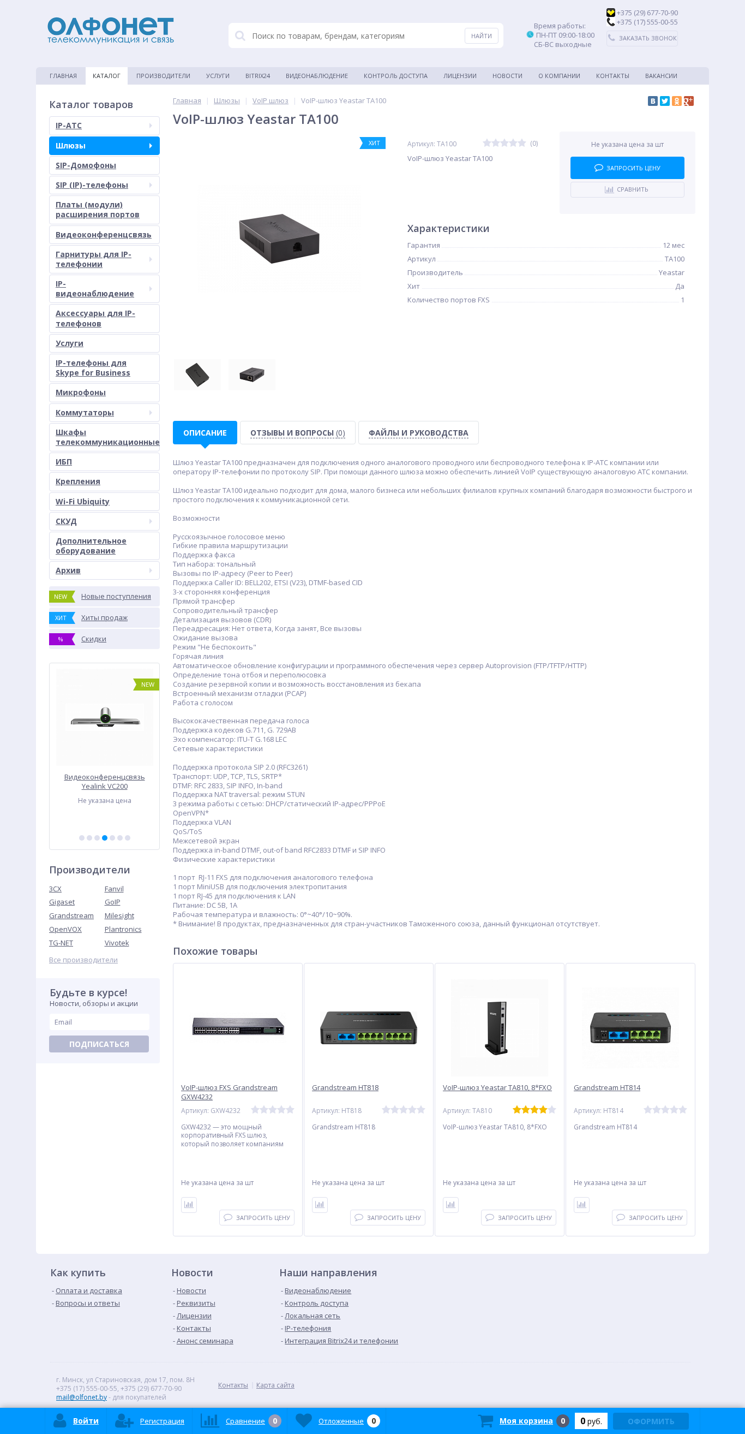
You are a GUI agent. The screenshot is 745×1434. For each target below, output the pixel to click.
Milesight (119, 915)
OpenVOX (65, 929)
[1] (82, 838)
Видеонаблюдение (317, 76)
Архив (68, 570)
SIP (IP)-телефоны (92, 185)
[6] (120, 838)
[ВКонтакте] (653, 101)
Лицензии (460, 76)
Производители (163, 76)
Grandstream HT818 (345, 1087)
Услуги (218, 76)
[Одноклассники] (677, 101)
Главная (63, 76)
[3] (97, 838)
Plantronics (123, 929)
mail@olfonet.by (81, 1397)
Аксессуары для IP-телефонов (95, 318)
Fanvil (114, 889)
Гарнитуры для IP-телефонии (93, 259)
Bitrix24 (257, 76)
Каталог (107, 76)
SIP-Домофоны (86, 165)
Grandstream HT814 (607, 1087)
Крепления (78, 481)
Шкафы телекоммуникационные (108, 437)
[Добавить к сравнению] (189, 1205)
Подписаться (99, 1044)
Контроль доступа (396, 76)
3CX (55, 889)
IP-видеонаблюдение (95, 288)
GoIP (113, 902)
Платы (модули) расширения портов (98, 209)
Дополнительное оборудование (91, 545)
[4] (104, 838)
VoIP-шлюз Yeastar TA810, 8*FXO (497, 1087)
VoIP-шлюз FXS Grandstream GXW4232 (229, 1092)
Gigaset (62, 902)
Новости (507, 76)
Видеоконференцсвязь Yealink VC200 (104, 781)
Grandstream (71, 915)
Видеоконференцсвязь (104, 234)
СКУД (66, 521)
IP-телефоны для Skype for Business (93, 368)
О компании (559, 76)
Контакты (612, 76)
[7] (127, 838)
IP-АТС (69, 125)
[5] (112, 838)
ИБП (64, 461)
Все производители (83, 960)
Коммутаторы (85, 412)
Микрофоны (81, 392)
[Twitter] (665, 101)
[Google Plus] (689, 101)
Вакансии (661, 76)
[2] (89, 838)
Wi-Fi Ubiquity (83, 501)
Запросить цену (633, 168)
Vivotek (117, 943)
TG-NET (61, 943)
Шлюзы (71, 145)
